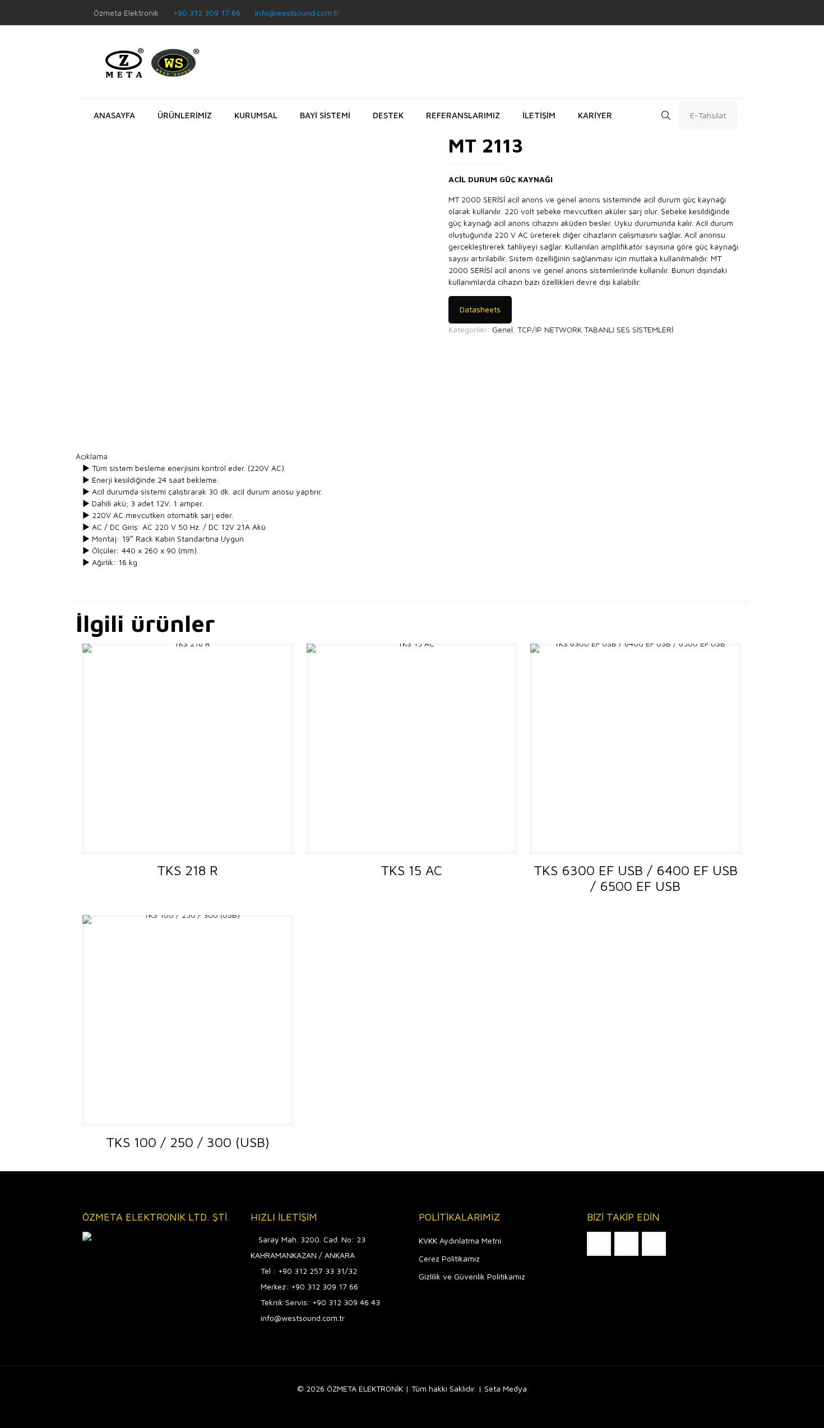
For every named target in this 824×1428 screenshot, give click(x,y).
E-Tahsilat (708, 115)
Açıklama (92, 456)
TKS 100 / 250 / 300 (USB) (188, 1142)
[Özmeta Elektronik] (149, 61)
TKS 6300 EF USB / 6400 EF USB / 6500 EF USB (636, 878)
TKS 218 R (187, 870)
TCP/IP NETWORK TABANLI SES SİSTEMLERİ (595, 329)
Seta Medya (505, 1388)
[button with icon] (599, 1244)
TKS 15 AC (411, 870)
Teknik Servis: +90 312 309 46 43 (320, 1302)
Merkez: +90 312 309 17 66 (309, 1286)
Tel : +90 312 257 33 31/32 (309, 1271)
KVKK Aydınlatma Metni (460, 1240)
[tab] (412, 456)
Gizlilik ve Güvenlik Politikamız (472, 1276)
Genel (502, 329)
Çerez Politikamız (449, 1258)
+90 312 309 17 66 (206, 12)
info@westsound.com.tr (297, 12)
